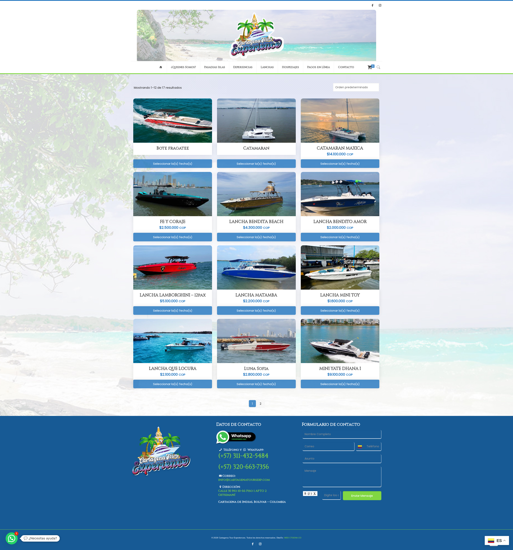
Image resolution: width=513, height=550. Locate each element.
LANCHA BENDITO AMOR (340, 222)
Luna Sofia (256, 368)
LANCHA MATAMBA (256, 295)
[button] (12, 538)
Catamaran (256, 148)
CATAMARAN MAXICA (340, 148)
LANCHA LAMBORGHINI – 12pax (173, 295)
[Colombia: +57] (361, 447)
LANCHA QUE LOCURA (172, 368)
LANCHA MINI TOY (340, 295)
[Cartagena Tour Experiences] (256, 35)
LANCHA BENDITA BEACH (256, 222)
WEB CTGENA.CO (292, 538)
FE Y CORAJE (172, 222)
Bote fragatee (173, 148)
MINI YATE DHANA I (340, 368)
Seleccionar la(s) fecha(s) (172, 164)
